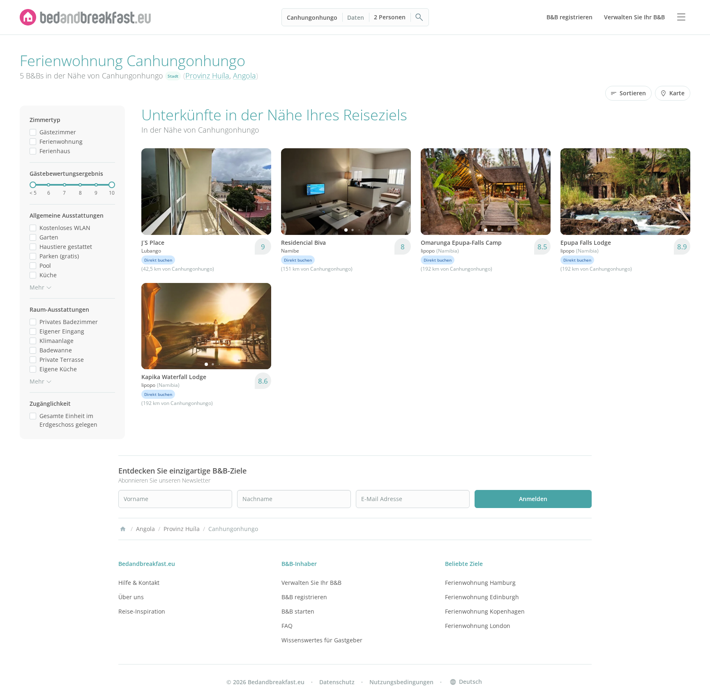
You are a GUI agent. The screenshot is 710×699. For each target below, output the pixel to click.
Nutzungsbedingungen (401, 682)
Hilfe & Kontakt (138, 582)
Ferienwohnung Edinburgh (482, 597)
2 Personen (390, 17)
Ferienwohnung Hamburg (480, 582)
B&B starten (297, 611)
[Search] (419, 17)
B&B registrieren (304, 597)
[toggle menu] (681, 17)
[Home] (122, 529)
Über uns (131, 597)
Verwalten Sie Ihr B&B (311, 582)
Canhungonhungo (312, 17)
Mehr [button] (37, 287)
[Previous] (152, 191)
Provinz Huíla (207, 75)
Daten (355, 17)
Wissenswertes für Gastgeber (321, 640)
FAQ (287, 626)
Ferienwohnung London (477, 626)
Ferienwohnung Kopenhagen (485, 611)
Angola (244, 75)
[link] (85, 17)
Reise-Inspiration (141, 611)
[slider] (33, 185)
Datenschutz (337, 682)
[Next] (259, 191)
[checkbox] (33, 132)
